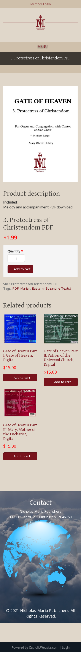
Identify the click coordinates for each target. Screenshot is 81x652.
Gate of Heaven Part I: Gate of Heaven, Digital (20, 355)
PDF (15, 288)
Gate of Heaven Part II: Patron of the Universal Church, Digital (61, 358)
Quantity (15, 251)
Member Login (40, 4)
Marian (25, 288)
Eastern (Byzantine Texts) (51, 288)
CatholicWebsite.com (43, 647)
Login (66, 647)
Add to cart (21, 269)
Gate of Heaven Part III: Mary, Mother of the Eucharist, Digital (20, 432)
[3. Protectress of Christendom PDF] (40, 134)
